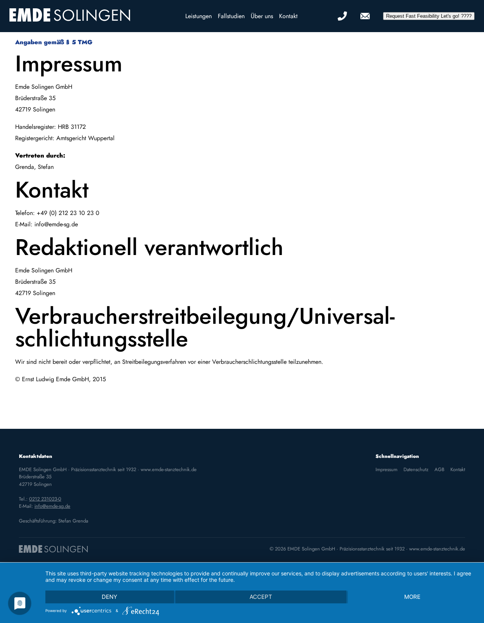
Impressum (386, 469)
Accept (261, 596)
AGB (439, 469)
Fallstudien (231, 16)
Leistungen (198, 16)
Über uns (262, 16)
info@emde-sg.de (52, 506)
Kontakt (288, 16)
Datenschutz (415, 469)
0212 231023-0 (45, 498)
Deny (109, 596)
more (412, 596)
